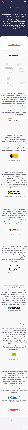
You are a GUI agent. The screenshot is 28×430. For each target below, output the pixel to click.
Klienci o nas (14, 44)
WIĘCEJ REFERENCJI (14, 410)
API (14, 41)
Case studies (14, 47)
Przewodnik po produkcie (14, 39)
